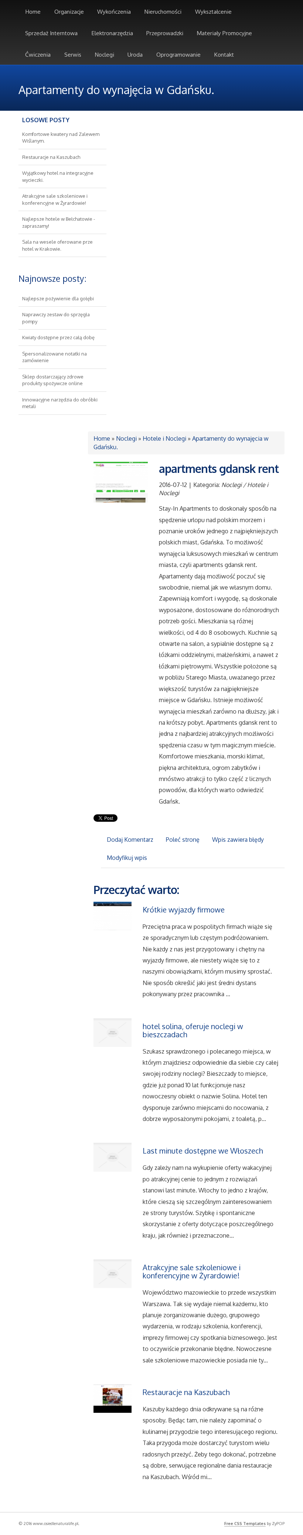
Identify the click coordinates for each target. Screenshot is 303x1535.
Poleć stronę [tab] (183, 839)
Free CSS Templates (245, 1523)
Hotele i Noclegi (164, 438)
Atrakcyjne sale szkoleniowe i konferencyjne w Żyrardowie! (192, 1271)
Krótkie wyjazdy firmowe (184, 909)
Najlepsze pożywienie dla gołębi (58, 298)
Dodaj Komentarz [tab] (130, 839)
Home (101, 438)
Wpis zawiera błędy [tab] (238, 839)
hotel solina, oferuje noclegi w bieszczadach (193, 1030)
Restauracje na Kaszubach (51, 157)
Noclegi (126, 438)
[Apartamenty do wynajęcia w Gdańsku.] (120, 481)
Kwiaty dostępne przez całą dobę (58, 337)
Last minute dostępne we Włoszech (203, 1150)
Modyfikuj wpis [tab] (127, 857)
